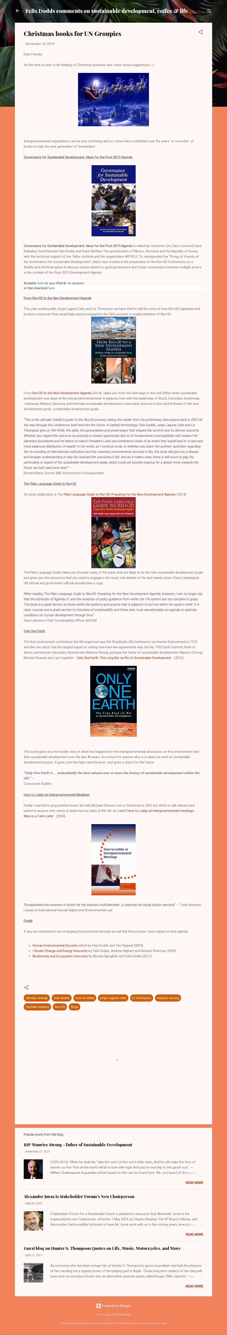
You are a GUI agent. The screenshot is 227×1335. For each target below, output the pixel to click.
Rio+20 (60, 1007)
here (40, 283)
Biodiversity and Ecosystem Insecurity (60, 956)
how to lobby (84, 998)
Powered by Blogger (116, 1306)
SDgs (74, 1007)
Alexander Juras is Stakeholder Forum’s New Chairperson (79, 1196)
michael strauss (37, 1007)
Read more (194, 1183)
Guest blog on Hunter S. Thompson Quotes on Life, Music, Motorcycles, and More (102, 1248)
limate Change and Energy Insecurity (61, 951)
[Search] (209, 12)
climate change (37, 998)
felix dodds (62, 998)
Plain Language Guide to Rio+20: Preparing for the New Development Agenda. (120, 494)
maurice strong (168, 998)
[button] (200, 32)
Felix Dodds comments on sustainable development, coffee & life (106, 10)
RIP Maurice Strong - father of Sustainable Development (78, 1144)
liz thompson (141, 998)
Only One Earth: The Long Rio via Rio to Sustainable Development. (125, 658)
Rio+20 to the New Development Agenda (61, 393)
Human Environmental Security (55, 946)
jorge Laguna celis (113, 998)
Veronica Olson (123, 1314)
